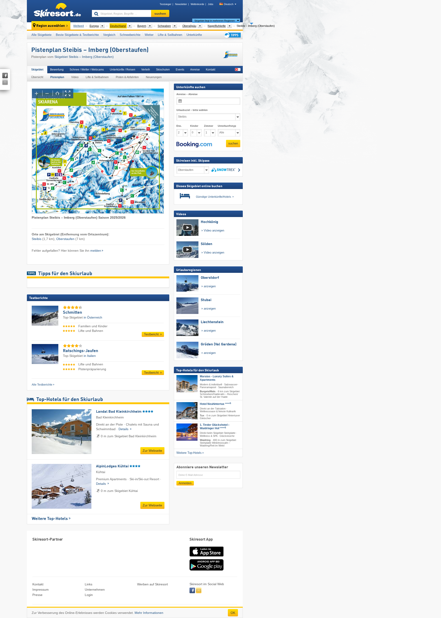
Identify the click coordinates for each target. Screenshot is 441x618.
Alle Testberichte (42, 384)
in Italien (90, 356)
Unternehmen (95, 589)
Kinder (194, 125)
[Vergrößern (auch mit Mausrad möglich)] (37, 93)
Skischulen (163, 69)
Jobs (210, 4)
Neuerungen (154, 77)
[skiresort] (57, 11)
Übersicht (37, 77)
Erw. (179, 125)
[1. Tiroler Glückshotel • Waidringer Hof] (187, 432)
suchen (233, 143)
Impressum (40, 589)
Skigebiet (37, 69)
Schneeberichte (130, 35)
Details (124, 429)
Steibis (36, 239)
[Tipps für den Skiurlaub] (232, 35)
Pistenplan (57, 77)
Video (75, 77)
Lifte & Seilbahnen (170, 35)
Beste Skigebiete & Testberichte (77, 35)
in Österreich (93, 317)
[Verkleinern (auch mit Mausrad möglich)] (47, 93)
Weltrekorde (197, 4)
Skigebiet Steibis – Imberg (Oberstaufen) (84, 57)
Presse (37, 595)
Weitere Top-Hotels (50, 519)
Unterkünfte (194, 35)
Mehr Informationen (149, 613)
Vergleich (109, 35)
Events (180, 69)
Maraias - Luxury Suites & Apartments (217, 378)
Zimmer (208, 125)
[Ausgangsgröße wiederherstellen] (58, 93)
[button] (194, 145)
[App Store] (206, 557)
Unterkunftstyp (227, 125)
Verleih (145, 69)
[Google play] (206, 569)
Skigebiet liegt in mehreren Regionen (214, 20)
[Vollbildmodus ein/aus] (68, 93)
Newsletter (181, 4)
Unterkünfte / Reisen (122, 69)
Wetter (149, 35)
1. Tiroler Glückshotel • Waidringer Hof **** (214, 426)
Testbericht (152, 334)
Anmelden (185, 483)
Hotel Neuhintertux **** (215, 404)
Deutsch (228, 4)
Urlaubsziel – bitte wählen (192, 110)
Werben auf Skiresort (152, 584)
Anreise (195, 69)
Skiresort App (201, 540)
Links (88, 584)
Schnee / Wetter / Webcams (87, 69)
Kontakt (210, 69)
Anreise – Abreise (187, 94)
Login (89, 595)
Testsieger (165, 4)
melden (95, 250)
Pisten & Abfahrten (127, 77)
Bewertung (57, 69)
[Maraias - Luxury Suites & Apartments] (187, 383)
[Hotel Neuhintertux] (187, 410)
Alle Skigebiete (41, 35)
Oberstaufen (65, 239)
